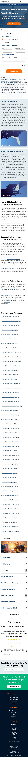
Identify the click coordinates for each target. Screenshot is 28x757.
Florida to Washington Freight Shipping (11, 325)
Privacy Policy (10, 755)
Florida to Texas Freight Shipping (9, 343)
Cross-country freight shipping (14, 669)
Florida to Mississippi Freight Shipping (11, 428)
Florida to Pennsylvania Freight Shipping (11, 365)
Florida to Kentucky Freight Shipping (10, 459)
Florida (19, 284)
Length (3, 57)
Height (15, 57)
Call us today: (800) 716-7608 (14, 4)
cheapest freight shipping (8, 298)
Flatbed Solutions (7, 576)
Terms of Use (18, 755)
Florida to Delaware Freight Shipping (10, 495)
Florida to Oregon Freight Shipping (10, 370)
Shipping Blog (14, 712)
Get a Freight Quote (14, 23)
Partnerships (14, 701)
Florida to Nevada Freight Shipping (10, 410)
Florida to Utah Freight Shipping (9, 338)
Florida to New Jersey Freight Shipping (11, 401)
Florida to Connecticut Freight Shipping (11, 499)
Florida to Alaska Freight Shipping (10, 522)
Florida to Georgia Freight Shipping (10, 490)
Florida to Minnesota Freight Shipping (10, 432)
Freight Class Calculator (14, 710)
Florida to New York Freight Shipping (10, 392)
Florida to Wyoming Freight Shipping (10, 531)
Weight (3, 62)
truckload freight (8, 82)
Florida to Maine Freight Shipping (9, 450)
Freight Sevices (6, 558)
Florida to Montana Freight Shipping (10, 419)
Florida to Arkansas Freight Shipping (10, 513)
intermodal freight (15, 81)
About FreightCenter (14, 697)
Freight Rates (5, 564)
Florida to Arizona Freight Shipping (10, 517)
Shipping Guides (14, 716)
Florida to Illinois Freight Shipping (9, 477)
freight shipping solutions (11, 79)
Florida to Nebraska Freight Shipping (10, 414)
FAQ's (14, 714)
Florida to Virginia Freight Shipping (10, 330)
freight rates (7, 90)
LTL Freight (5, 570)
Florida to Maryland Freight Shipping (10, 446)
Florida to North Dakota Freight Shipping (11, 383)
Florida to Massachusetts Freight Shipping (11, 441)
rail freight (16, 82)
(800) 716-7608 (14, 724)
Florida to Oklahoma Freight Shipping (10, 374)
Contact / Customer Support (14, 703)
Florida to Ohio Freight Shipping (9, 379)
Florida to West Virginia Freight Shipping (11, 321)
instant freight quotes (7, 295)
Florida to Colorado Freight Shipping (10, 504)
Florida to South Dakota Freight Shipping (11, 352)
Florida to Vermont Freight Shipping (10, 334)
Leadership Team (14, 699)
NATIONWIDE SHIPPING (8, 30)
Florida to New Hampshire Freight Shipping (12, 406)
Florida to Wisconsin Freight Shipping (10, 316)
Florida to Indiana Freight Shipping (10, 473)
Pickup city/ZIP (5, 48)
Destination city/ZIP (19, 48)
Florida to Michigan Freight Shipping (10, 437)
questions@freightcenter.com (14, 741)
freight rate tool (7, 300)
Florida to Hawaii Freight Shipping (10, 486)
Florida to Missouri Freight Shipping (10, 423)
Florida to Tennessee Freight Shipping (10, 347)
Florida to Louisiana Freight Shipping (10, 455)
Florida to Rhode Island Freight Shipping (11, 361)
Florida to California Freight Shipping (10, 508)
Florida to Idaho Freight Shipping (9, 482)
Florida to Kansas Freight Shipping (10, 464)
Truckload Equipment (8, 602)
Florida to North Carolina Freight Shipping (11, 388)
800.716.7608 (17, 300)
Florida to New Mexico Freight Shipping (11, 397)
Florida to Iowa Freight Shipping (9, 468)
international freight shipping (13, 289)
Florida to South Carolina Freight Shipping (11, 356)
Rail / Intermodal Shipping (9, 608)
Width (9, 57)
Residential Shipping (8, 589)
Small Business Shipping (9, 583)
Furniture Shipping (7, 595)
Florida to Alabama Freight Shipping (10, 526)
